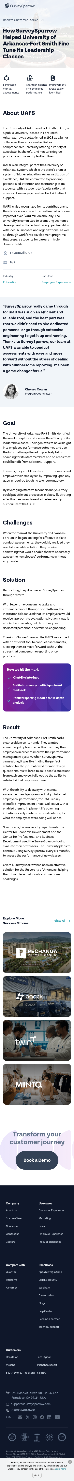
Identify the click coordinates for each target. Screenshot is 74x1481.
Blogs (42, 1303)
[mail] (20, 1417)
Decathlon (12, 1357)
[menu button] (67, 5)
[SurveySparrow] (20, 5)
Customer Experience (51, 1210)
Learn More (60, 1468)
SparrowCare (13, 1218)
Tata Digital (44, 1357)
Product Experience (50, 1241)
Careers (10, 1241)
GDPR (22, 1454)
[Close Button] (70, 1462)
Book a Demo (37, 1160)
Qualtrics (11, 1272)
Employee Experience (51, 1234)
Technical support (49, 1327)
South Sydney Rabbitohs (20, 1372)
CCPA (33, 1454)
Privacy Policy (45, 1451)
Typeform (11, 1279)
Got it (37, 1475)
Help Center (45, 1311)
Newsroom (12, 1226)
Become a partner (49, 1319)
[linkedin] (49, 1417)
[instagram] (35, 1417)
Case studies (46, 1295)
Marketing (45, 1218)
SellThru (41, 1372)
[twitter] (27, 1417)
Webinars (44, 1287)
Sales (42, 1226)
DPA (28, 1454)
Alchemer (11, 1287)
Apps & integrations (50, 1272)
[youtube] (57, 1417)
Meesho (10, 1365)
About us (11, 1210)
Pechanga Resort (47, 1365)
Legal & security (48, 1279)
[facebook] (42, 1417)
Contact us (12, 1234)
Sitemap (16, 1454)
